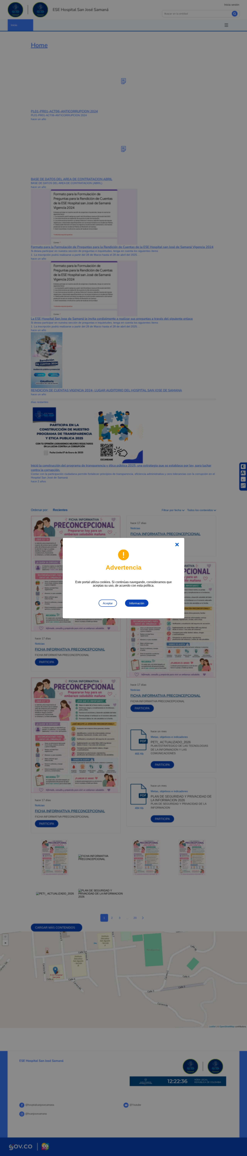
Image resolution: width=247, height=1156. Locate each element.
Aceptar (108, 603)
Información (136, 603)
